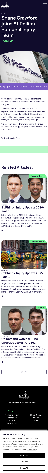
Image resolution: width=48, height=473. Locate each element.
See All (24, 371)
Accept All (24, 455)
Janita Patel (15, 138)
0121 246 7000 (12, 423)
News (3, 14)
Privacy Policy (32, 449)
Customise (24, 462)
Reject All (24, 468)
